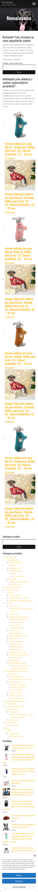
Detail (12, 158)
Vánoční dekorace (19, 576)
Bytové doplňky (12, 579)
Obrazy (13, 565)
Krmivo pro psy (14, 630)
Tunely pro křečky (17, 690)
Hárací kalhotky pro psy (19, 620)
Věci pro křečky (12, 674)
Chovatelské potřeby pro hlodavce (16, 671)
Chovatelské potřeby (12, 590)
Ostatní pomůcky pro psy (17, 652)
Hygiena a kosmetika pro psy (19, 617)
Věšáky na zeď (16, 584)
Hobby (7, 728)
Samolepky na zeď (15, 568)
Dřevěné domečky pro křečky (21, 679)
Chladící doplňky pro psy (13, 587)
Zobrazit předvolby (19, 887)
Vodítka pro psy (16, 649)
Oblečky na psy (14, 639)
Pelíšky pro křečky (15, 693)
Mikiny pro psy (14, 712)
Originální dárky (14, 734)
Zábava (9, 731)
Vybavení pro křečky (16, 696)
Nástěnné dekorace (15, 563)
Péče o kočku (11, 704)
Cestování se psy (15, 606)
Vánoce (13, 574)
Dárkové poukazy (17, 736)
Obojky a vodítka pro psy (17, 641)
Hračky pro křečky (15, 682)
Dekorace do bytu (11, 723)
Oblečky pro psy (12, 709)
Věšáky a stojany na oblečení (19, 582)
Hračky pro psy (14, 614)
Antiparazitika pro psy (20, 669)
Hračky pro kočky (15, 595)
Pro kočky (10, 593)
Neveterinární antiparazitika (20, 666)
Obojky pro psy (16, 644)
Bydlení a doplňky (10, 557)
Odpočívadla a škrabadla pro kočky (21, 601)
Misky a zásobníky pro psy (18, 636)
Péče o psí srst (16, 625)
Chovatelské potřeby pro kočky (15, 701)
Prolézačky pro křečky (18, 688)
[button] (35, 856)
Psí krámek (7, 2)
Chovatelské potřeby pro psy (14, 706)
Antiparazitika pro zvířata (17, 663)
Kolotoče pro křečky (17, 685)
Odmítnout (19, 881)
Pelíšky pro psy (16, 658)
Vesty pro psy (13, 720)
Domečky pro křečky (16, 677)
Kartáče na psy (18, 628)
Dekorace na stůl (12, 725)
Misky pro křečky (16, 698)
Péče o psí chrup (17, 622)
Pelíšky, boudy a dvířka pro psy (19, 655)
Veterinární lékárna (13, 660)
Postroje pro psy (16, 647)
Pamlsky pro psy (16, 633)
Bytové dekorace (12, 560)
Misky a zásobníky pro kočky (18, 598)
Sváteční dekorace (15, 571)
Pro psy (9, 603)
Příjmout (19, 875)
